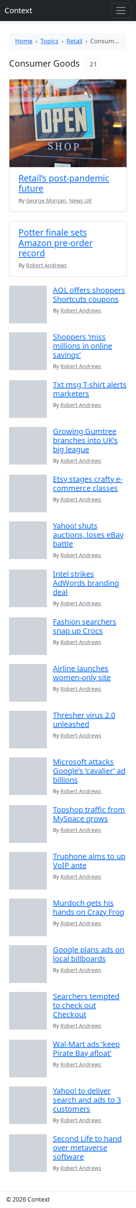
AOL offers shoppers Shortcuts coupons (89, 294)
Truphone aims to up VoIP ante (89, 860)
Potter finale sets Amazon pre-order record (56, 242)
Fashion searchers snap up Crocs (84, 626)
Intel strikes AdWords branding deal (86, 583)
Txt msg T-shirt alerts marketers (90, 389)
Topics (49, 41)
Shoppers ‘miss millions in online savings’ (82, 346)
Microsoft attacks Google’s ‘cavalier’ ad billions (89, 771)
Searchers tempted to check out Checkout (86, 1005)
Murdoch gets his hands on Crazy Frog (88, 907)
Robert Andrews (80, 310)
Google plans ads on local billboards (88, 954)
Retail (74, 41)
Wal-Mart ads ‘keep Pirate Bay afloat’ (86, 1048)
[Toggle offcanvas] (120, 10)
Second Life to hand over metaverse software (87, 1147)
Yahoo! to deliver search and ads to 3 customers (87, 1100)
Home (23, 41)
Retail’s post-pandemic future (64, 183)
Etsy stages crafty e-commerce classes (87, 483)
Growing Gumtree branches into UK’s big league (85, 440)
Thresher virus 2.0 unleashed (84, 719)
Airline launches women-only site (82, 672)
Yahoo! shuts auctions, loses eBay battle (88, 535)
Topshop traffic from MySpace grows (89, 814)
